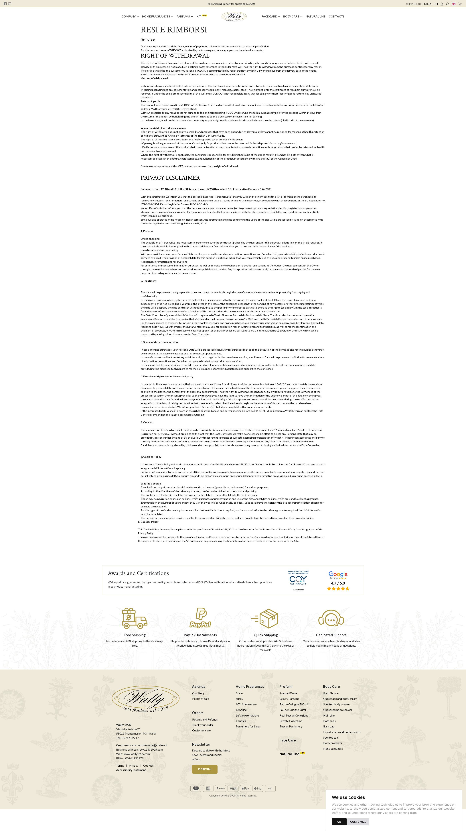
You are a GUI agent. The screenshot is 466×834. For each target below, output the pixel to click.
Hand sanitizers (333, 748)
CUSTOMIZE (358, 821)
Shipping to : (418, 4)
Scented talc (331, 737)
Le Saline (241, 709)
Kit (199, 16)
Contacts (337, 16)
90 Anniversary (246, 704)
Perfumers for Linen (248, 726)
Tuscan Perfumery (291, 726)
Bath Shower (331, 693)
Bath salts (329, 721)
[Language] (454, 3)
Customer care (201, 730)
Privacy (133, 765)
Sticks (240, 693)
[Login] (442, 3)
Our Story (198, 693)
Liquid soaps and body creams (342, 732)
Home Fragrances (156, 16)
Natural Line (315, 16)
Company (128, 16)
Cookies (148, 765)
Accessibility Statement (131, 770)
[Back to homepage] (234, 16)
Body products (332, 743)
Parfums (183, 16)
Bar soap (328, 726)
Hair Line (329, 715)
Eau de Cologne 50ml (293, 709)
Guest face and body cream (340, 698)
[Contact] (436, 3)
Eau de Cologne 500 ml (294, 704)
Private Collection (291, 721)
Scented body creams (336, 704)
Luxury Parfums (289, 698)
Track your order (202, 725)
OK (339, 821)
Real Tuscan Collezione (294, 715)
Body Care (291, 16)
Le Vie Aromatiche (247, 715)
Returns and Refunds (205, 719)
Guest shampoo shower (337, 709)
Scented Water (289, 693)
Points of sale (200, 698)
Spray (239, 698)
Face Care (269, 16)
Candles (241, 721)
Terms (120, 765)
